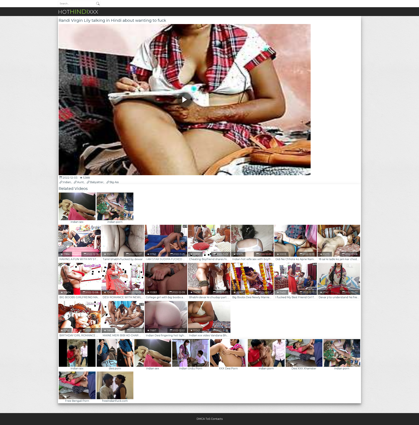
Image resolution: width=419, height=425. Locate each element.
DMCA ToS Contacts (210, 418)
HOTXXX (78, 11)
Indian (67, 182)
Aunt (80, 182)
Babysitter (96, 182)
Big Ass (114, 182)
